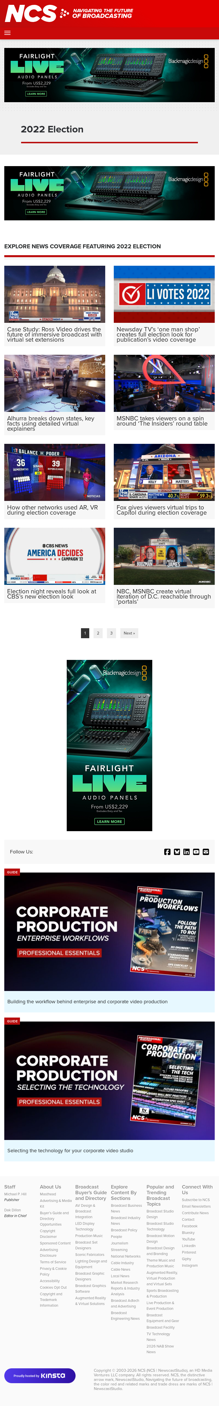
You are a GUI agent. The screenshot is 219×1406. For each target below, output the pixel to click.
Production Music (89, 1235)
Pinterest (189, 1252)
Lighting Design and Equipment (91, 1264)
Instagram (190, 1265)
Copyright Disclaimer (48, 1233)
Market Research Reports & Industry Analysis (125, 1288)
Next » (129, 633)
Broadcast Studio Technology (160, 1226)
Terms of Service (53, 1262)
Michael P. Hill (15, 1194)
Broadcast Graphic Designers (89, 1276)
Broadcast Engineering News (125, 1315)
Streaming (119, 1249)
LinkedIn (189, 1245)
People (116, 1236)
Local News (120, 1276)
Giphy (186, 1259)
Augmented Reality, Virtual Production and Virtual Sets (162, 1278)
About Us (50, 1187)
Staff (9, 1187)
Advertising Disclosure (49, 1252)
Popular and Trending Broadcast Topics (160, 1195)
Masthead (48, 1194)
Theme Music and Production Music (161, 1263)
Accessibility (50, 1281)
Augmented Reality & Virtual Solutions (90, 1300)
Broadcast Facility (161, 1327)
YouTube (188, 1239)
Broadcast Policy (124, 1230)
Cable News (120, 1269)
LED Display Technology (84, 1226)
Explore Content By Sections (124, 1192)
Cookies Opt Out (53, 1287)
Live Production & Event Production (160, 1305)
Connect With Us (197, 1189)
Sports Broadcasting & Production (163, 1293)
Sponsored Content (55, 1243)
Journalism (119, 1243)
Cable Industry (122, 1263)
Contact (188, 1219)
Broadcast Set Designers (86, 1245)
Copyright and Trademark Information (51, 1299)
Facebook (190, 1226)
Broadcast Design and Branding (161, 1250)
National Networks (126, 1256)
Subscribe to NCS (196, 1199)
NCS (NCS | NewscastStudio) (162, 1370)
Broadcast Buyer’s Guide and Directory (91, 1192)
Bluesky (188, 1232)
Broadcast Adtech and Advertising (125, 1303)
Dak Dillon (12, 1210)
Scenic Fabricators (89, 1254)
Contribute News (195, 1213)
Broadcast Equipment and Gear (163, 1318)
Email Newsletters (196, 1206)
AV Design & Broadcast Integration (85, 1211)
